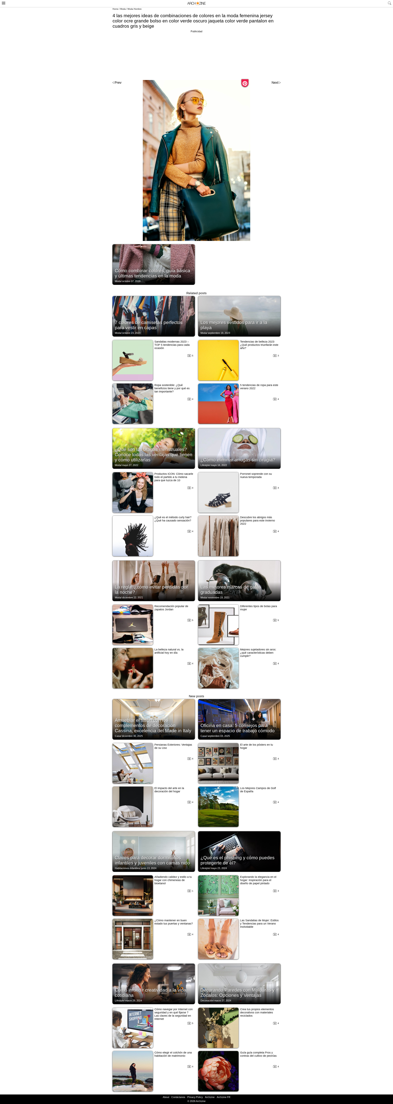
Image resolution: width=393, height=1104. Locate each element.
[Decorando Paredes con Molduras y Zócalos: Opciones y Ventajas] (239, 984)
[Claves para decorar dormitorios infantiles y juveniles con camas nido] (154, 851)
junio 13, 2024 (148, 868)
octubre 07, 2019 (131, 281)
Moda (123, 9)
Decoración (206, 1000)
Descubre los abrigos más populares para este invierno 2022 (257, 520)
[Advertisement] (196, 54)
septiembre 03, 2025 (219, 736)
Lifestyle (205, 465)
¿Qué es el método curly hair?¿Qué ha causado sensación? (172, 519)
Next (275, 82)
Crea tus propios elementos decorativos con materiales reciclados (257, 1012)
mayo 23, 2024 (219, 868)
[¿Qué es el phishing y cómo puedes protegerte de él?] (239, 851)
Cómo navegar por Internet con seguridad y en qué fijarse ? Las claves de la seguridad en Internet (173, 1014)
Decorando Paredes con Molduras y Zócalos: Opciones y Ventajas (237, 992)
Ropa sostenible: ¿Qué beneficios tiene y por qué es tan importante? (172, 388)
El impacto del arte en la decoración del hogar (169, 790)
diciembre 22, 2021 (132, 597)
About (166, 1097)
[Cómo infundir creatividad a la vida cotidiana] (154, 984)
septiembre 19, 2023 (219, 333)
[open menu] (3, 2)
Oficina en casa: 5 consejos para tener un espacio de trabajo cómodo (237, 728)
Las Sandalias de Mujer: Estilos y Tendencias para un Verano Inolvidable (259, 923)
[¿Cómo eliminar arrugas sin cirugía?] (239, 448)
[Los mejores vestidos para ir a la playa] (239, 316)
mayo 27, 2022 (130, 465)
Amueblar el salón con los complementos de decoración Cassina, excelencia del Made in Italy (153, 725)
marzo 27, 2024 (222, 1000)
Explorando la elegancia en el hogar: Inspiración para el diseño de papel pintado (258, 880)
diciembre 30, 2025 (132, 736)
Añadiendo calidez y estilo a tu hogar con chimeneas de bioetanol (173, 880)
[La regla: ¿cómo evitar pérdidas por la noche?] (154, 581)
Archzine (210, 1097)
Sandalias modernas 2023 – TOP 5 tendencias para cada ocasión (172, 345)
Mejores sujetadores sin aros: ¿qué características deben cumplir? (258, 652)
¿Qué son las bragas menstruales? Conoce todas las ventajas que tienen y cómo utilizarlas (153, 454)
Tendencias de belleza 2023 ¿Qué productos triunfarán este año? (259, 345)
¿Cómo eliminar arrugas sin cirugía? (237, 459)
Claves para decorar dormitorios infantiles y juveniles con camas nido (152, 860)
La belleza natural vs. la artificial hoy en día (168, 651)
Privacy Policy (195, 1097)
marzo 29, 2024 (133, 1000)
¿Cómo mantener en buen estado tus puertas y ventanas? (173, 922)
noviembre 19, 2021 (219, 597)
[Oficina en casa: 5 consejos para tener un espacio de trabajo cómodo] (239, 719)
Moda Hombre (135, 9)
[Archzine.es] (196, 4)
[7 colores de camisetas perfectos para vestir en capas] (154, 316)
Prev (118, 82)
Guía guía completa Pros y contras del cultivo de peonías (258, 1054)
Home (115, 9)
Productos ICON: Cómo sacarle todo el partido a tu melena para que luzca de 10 (173, 477)
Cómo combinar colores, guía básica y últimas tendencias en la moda (152, 273)
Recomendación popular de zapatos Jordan (171, 608)
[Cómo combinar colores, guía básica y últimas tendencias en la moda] (154, 264)
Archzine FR (223, 1097)
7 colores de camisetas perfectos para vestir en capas (149, 325)
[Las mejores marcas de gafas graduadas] (239, 581)
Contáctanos (178, 1097)
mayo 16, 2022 (219, 465)
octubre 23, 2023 (131, 333)
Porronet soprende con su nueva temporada (256, 475)
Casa (118, 736)
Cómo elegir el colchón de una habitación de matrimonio (173, 1054)
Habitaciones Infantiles (127, 868)
